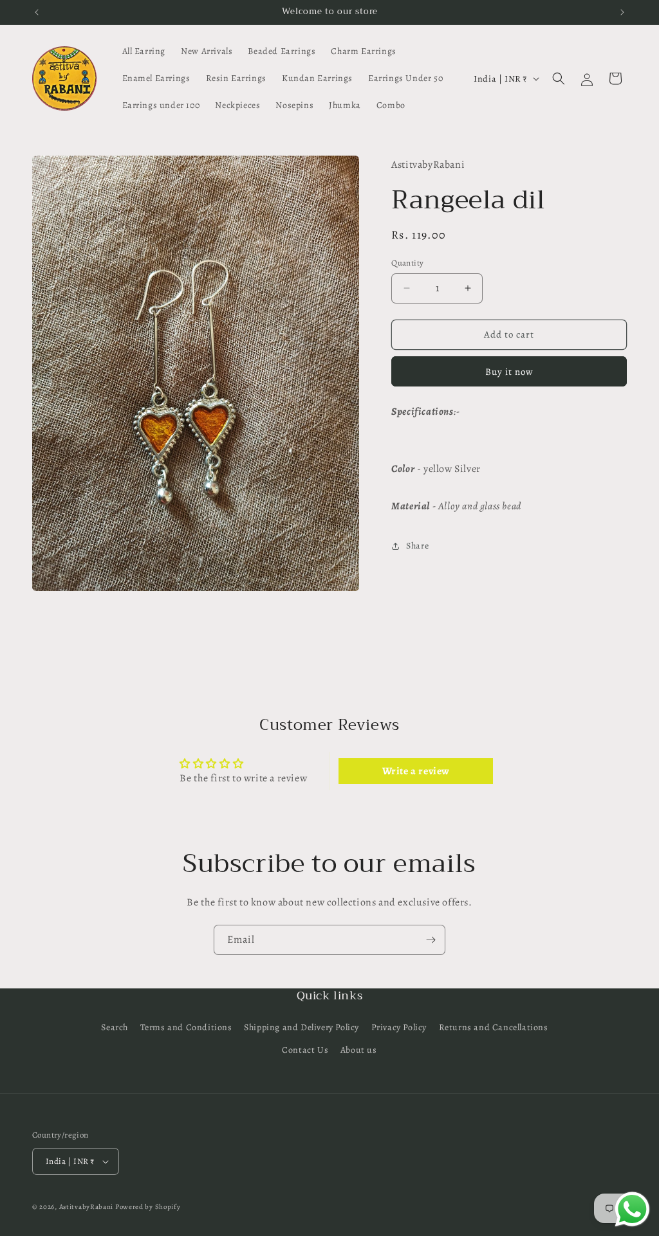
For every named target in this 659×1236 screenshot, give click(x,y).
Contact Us (305, 1050)
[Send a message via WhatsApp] (632, 1209)
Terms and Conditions (186, 1027)
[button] (558, 78)
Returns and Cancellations (493, 1027)
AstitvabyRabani (86, 1207)
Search (114, 1027)
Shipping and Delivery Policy (301, 1027)
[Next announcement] (622, 12)
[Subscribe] (430, 940)
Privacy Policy (399, 1027)
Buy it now (509, 371)
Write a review (416, 771)
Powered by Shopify (148, 1207)
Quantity (407, 262)
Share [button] (417, 546)
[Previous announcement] (37, 12)
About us (358, 1050)
